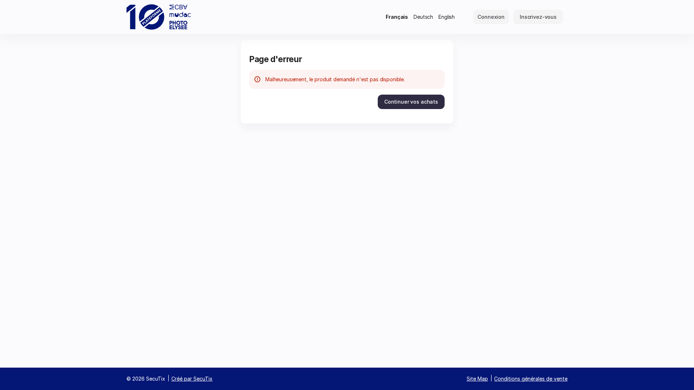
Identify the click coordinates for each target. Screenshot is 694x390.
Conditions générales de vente (530, 379)
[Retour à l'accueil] (159, 17)
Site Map (477, 379)
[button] (411, 102)
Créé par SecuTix (192, 379)
